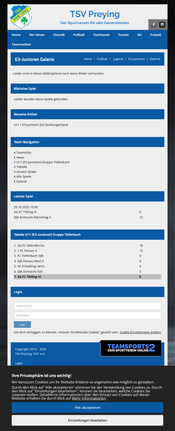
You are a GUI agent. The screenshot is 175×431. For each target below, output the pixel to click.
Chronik (59, 35)
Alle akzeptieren (87, 408)
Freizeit (155, 35)
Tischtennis (101, 35)
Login (19, 363)
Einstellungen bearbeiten (87, 420)
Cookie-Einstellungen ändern (140, 332)
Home (16, 35)
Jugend (117, 59)
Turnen (123, 35)
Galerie (155, 59)
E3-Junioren (136, 59)
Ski (139, 35)
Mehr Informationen (89, 398)
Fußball (79, 35)
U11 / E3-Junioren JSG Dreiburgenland (41, 125)
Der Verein (37, 35)
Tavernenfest (21, 44)
